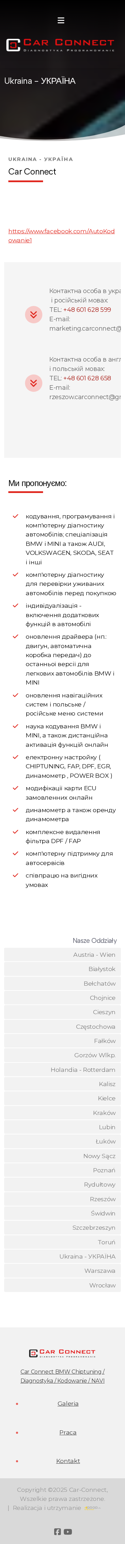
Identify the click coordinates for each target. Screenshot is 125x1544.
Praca (67, 1432)
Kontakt (68, 1460)
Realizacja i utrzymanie (47, 1507)
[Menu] (61, 21)
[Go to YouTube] (67, 1532)
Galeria (68, 1403)
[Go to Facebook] (57, 1532)
